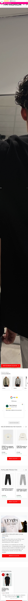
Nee (21, 596)
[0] (26, 4)
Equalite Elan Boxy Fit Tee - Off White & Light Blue (8, 448)
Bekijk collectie (13, 458)
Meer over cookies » (14, 598)
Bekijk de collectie (14, 555)
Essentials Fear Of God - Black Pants (7, 489)
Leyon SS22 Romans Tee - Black (6, 590)
